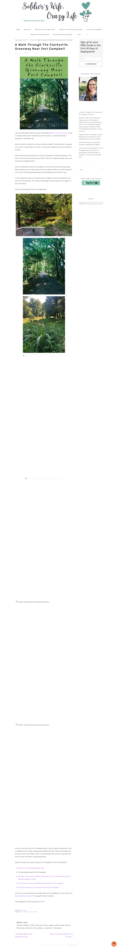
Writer (42, 902)
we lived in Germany (60, 133)
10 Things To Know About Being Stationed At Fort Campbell (40, 883)
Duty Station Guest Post (27, 896)
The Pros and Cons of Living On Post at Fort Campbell (38, 887)
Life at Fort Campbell (32, 911)
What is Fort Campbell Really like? (31, 868)
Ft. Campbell (23, 910)
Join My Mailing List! (91, 64)
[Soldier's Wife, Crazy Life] (59, 24)
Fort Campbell (24, 911)
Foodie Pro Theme (73, 945)
